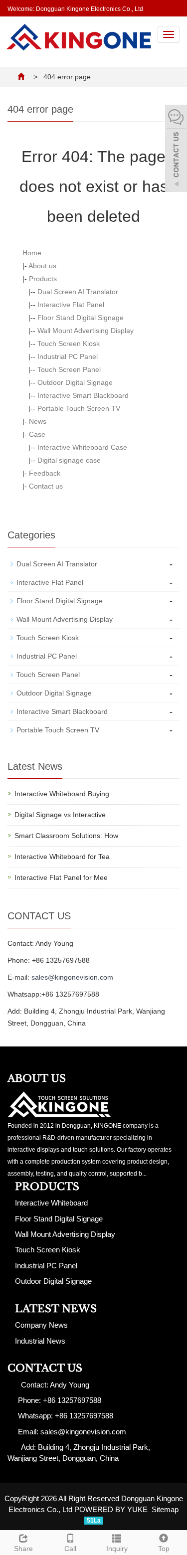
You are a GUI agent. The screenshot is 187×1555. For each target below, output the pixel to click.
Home (31, 253)
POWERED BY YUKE (112, 1509)
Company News (41, 1325)
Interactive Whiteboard (51, 1203)
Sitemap (165, 1509)
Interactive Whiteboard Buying (61, 794)
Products (43, 279)
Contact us (46, 486)
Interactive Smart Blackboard (83, 395)
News (37, 421)
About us (42, 266)
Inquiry (117, 1549)
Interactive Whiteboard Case (82, 447)
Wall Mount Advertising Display (85, 331)
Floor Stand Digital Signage (80, 318)
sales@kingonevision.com (72, 977)
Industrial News (40, 1341)
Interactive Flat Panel (70, 305)
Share (23, 1549)
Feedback (44, 473)
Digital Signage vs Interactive (60, 815)
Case (37, 434)
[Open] (176, 149)
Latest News (56, 1309)
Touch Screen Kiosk (68, 343)
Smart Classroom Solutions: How (66, 836)
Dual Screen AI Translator (77, 292)
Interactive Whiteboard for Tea (62, 857)
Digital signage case (69, 460)
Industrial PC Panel (67, 356)
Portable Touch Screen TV (78, 408)
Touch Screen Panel (69, 369)
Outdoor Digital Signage (75, 382)
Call (70, 1549)
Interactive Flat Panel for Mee (61, 877)
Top (164, 1549)
